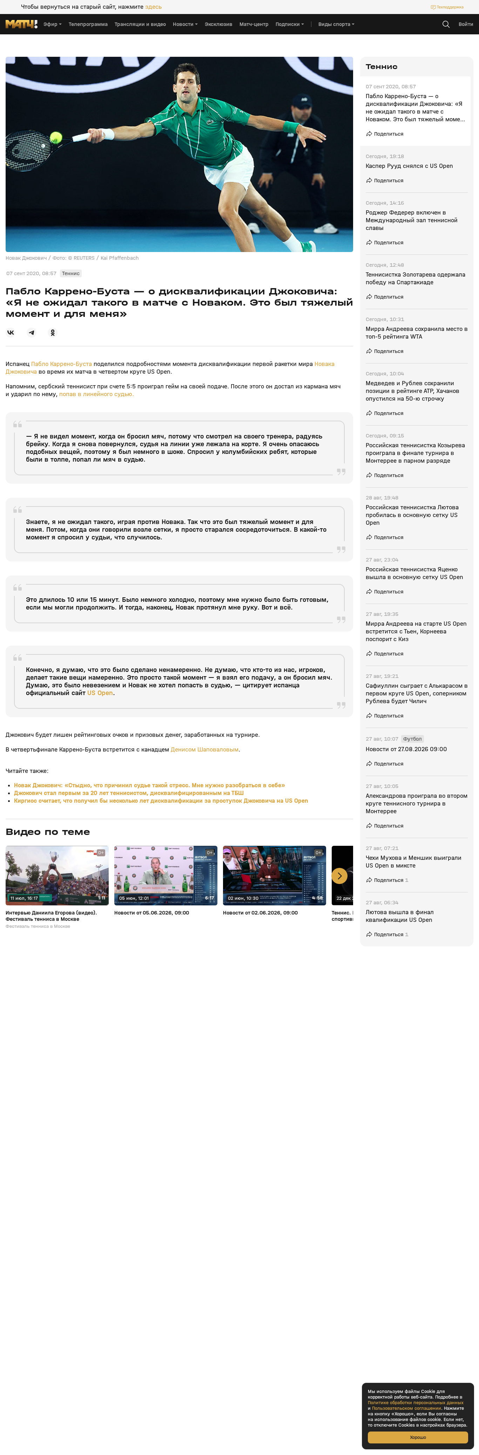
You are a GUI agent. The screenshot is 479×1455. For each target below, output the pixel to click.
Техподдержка (450, 7)
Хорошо (418, 1437)
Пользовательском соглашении (406, 1408)
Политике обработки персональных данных (416, 1403)
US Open (100, 693)
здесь (153, 7)
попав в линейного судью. (96, 394)
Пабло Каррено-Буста (62, 364)
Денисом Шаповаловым (204, 749)
